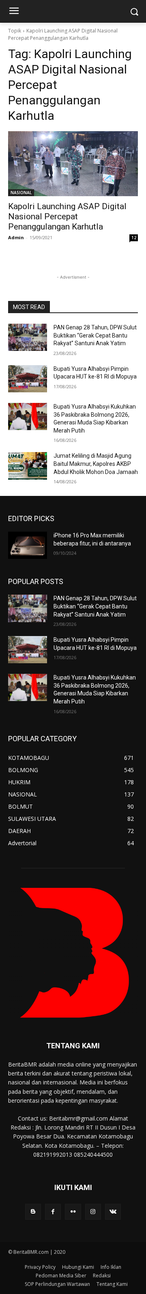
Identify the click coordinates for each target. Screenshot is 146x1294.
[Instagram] (93, 1212)
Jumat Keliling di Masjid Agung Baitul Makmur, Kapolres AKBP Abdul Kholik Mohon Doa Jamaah (96, 463)
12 (133, 237)
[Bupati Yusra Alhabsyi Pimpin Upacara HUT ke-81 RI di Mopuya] (27, 378)
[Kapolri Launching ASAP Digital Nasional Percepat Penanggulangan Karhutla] (73, 163)
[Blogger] (33, 1212)
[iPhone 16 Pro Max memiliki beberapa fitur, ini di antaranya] (27, 545)
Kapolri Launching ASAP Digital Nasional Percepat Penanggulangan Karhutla (67, 216)
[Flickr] (73, 1212)
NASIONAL (21, 192)
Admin (16, 237)
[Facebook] (53, 1212)
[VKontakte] (113, 1212)
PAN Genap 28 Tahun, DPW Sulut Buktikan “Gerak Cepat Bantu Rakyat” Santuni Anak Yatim (95, 335)
